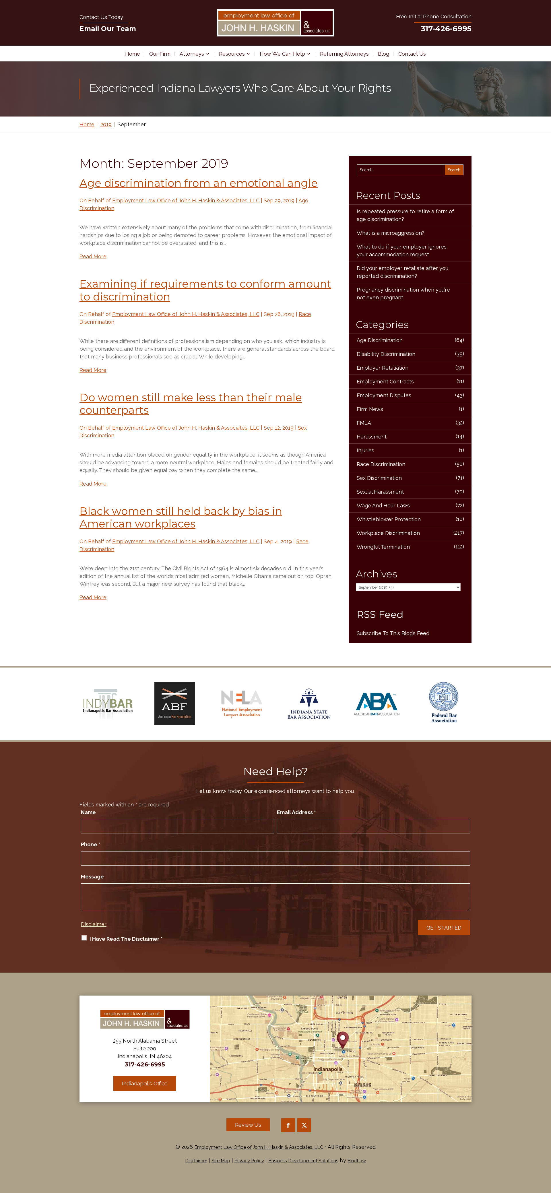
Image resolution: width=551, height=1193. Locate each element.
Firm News (370, 409)
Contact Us (412, 54)
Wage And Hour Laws (383, 506)
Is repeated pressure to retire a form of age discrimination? (405, 215)
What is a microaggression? (390, 233)
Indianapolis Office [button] (145, 1083)
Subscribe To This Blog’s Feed (393, 633)
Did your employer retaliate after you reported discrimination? (402, 272)
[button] (545, 1151)
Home (132, 54)
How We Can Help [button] (282, 54)
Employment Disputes (384, 395)
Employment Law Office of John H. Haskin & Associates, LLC (185, 200)
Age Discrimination (380, 340)
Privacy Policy (249, 1160)
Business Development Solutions (303, 1160)
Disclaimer (93, 924)
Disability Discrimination (386, 354)
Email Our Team (107, 29)
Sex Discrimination (379, 478)
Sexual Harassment (380, 492)
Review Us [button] (248, 1125)
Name (88, 812)
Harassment (372, 437)
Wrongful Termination (383, 547)
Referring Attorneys (344, 54)
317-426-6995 (446, 28)
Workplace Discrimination (388, 533)
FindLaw (357, 1160)
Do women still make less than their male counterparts (190, 403)
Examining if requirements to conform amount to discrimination (205, 290)
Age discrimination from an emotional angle (198, 182)
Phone (90, 844)
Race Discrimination (381, 464)
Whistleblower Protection (389, 519)
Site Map (221, 1160)
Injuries (365, 450)
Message (92, 877)
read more (92, 256)
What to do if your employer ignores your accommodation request (402, 250)
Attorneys (192, 54)
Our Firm (159, 54)
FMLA (364, 423)
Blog (383, 54)
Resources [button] (232, 54)
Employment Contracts (385, 382)
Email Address (296, 812)
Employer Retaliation (382, 368)
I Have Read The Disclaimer (126, 939)
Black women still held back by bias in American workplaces (180, 517)
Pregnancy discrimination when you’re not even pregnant (403, 293)
